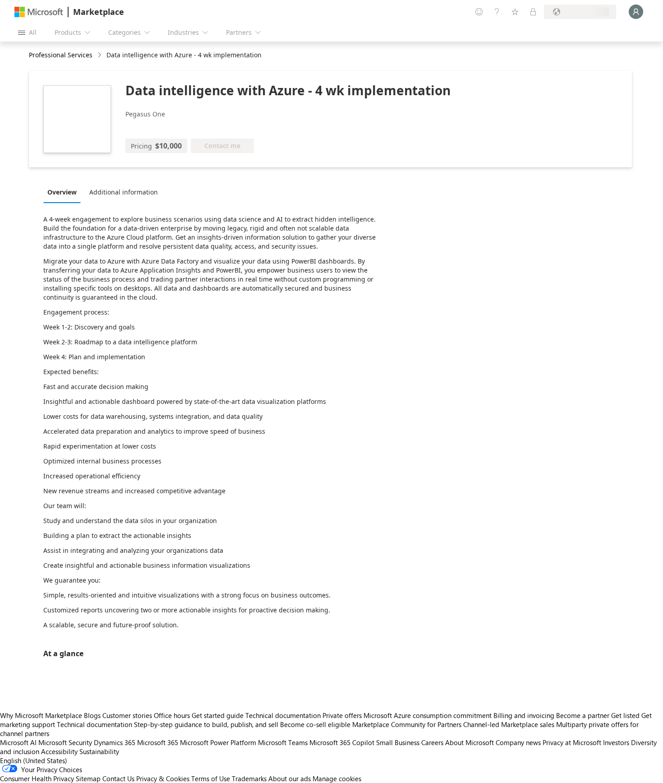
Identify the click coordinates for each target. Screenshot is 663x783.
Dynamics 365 (114, 742)
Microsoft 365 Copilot (341, 742)
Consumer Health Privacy (37, 778)
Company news (518, 742)
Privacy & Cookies (162, 778)
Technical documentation (283, 715)
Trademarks (249, 778)
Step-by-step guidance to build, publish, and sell (206, 724)
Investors (616, 742)
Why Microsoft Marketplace (41, 715)
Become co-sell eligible (315, 724)
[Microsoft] (38, 12)
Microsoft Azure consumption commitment (428, 715)
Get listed (625, 715)
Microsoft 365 (157, 742)
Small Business (397, 742)
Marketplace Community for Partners (406, 724)
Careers (432, 742)
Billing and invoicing (523, 715)
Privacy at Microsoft (572, 742)
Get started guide (218, 715)
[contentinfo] (100, 55)
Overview (62, 192)
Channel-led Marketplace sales (508, 724)
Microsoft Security (65, 742)
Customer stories (127, 715)
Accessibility (59, 751)
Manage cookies (337, 778)
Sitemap (88, 778)
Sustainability (99, 751)
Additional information (123, 192)
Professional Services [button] (60, 55)
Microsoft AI (18, 742)
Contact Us (118, 778)
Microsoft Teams (283, 742)
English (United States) (33, 760)
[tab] (64, 192)
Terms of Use (210, 778)
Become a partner (582, 715)
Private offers (342, 715)
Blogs (92, 715)
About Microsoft (469, 742)
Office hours (172, 715)
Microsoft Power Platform (218, 742)
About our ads (289, 778)
